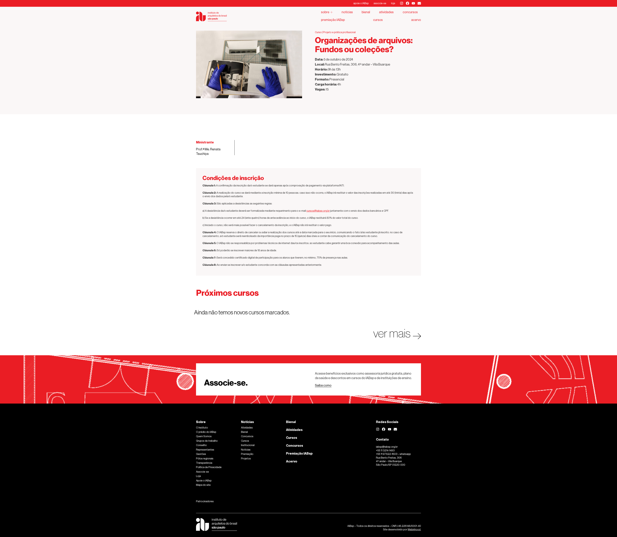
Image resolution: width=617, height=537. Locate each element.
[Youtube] (413, 3)
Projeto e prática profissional (339, 32)
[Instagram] (401, 3)
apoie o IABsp (361, 3)
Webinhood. (414, 529)
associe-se (380, 3)
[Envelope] (419, 3)
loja (393, 3)
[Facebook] (407, 3)
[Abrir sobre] (331, 12)
